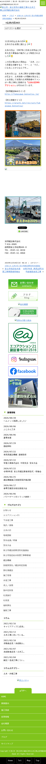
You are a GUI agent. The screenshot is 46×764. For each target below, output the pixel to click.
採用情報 (5, 717)
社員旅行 (7, 595)
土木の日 (27, 15)
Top (37, 760)
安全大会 (7, 545)
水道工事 (7, 580)
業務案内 (5, 703)
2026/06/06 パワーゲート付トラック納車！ (17, 495)
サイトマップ (7, 743)
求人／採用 (8, 585)
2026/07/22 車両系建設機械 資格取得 (15, 453)
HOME (4, 15)
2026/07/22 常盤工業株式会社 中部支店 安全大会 (20, 461)
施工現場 (7, 575)
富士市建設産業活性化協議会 (30, 266)
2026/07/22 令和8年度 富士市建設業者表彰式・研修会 (22, 470)
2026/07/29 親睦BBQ (10, 444)
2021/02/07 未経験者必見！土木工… (14, 650)
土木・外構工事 (10, 674)
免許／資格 (8, 525)
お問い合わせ (7, 730)
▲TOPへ (23, 690)
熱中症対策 (8, 590)
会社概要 (5, 723)
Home (10, 760)
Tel (20, 760)
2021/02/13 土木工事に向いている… (14, 633)
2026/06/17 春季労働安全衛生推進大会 (15, 487)
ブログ (11, 15)
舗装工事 (7, 610)
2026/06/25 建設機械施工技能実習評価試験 (17, 478)
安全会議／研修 (10, 540)
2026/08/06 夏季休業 (10, 436)
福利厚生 (7, 605)
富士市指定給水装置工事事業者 (17, 555)
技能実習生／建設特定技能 (15, 565)
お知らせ (20, 15)
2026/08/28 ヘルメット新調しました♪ (15, 419)
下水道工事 (8, 520)
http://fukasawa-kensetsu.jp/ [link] (22, 94)
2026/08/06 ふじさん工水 (10, 427)
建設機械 (7, 560)
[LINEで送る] (23, 231)
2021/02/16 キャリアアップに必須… (14, 625)
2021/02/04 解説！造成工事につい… (14, 658)
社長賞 (6, 600)
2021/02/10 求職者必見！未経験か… (14, 642)
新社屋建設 (8, 570)
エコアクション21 (11, 515)
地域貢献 (7, 535)
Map (29, 760)
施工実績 (5, 710)
